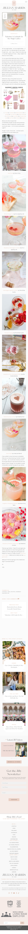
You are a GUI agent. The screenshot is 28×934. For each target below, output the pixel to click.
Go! (22, 922)
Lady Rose (10, 173)
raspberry (18, 591)
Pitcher (17, 118)
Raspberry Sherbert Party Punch (11, 543)
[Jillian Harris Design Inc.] (14, 8)
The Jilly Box (14, 693)
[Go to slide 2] (13, 758)
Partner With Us (14, 869)
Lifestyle (14, 826)
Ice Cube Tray (13, 114)
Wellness (14, 830)
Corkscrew (8, 116)
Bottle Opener (19, 112)
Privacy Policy (9, 927)
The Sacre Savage (8, 332)
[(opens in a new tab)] (14, 749)
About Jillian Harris (14, 861)
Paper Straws (22, 114)
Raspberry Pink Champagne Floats (12, 374)
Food (14, 834)
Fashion (14, 837)
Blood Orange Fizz (8, 214)
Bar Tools (11, 118)
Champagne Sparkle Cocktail (10, 290)
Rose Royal (9, 453)
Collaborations (14, 847)
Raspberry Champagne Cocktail (12, 247)
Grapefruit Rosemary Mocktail (10, 503)
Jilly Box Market (14, 851)
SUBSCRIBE (14, 799)
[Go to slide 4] (16, 758)
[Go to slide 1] (11, 758)
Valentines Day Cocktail (9, 416)
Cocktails (14, 33)
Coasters (12, 112)
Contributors (14, 839)
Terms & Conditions (17, 927)
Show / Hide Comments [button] (14, 599)
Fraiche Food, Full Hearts (14, 849)
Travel (14, 724)
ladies (8, 591)
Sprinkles (15, 116)
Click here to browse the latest (14, 818)
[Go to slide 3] (14, 758)
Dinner (14, 663)
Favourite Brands (14, 853)
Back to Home (14, 857)
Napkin (23, 118)
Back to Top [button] (13, 929)
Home (14, 828)
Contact (14, 867)
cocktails (4, 591)
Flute (6, 112)
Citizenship (14, 832)
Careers (14, 872)
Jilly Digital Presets (14, 844)
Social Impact (14, 865)
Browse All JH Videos (14, 761)
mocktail (13, 591)
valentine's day (5, 593)
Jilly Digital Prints (14, 842)
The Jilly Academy (14, 863)
